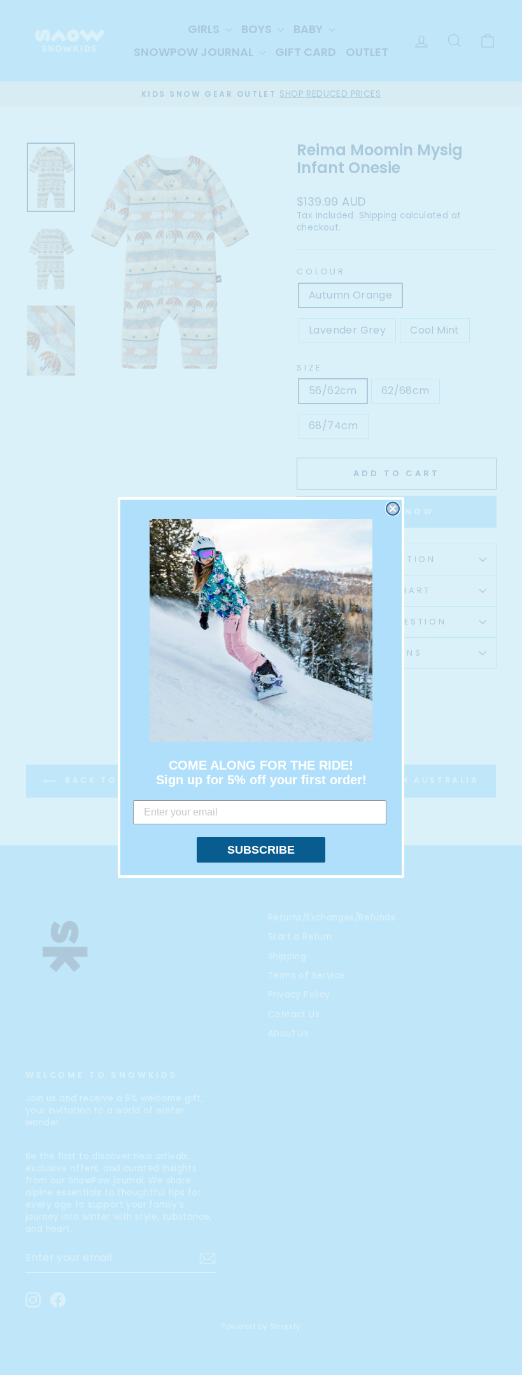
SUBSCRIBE (261, 849)
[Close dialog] (392, 508)
